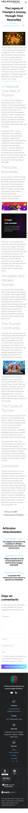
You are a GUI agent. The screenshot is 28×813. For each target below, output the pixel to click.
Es (13, 761)
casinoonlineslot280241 (11, 26)
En (17, 761)
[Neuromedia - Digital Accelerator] (10, 3)
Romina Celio (13, 23)
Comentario (6, 616)
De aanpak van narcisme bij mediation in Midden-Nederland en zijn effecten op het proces (14, 545)
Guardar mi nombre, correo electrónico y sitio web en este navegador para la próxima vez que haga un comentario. (13, 658)
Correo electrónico (8, 645)
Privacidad (14, 758)
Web (3, 652)
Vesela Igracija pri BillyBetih (13, 515)
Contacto (14, 755)
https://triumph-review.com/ (11, 81)
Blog (14, 749)
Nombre (5, 639)
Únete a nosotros (14, 752)
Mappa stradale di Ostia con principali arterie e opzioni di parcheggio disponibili (14, 561)
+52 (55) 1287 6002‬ (14, 709)
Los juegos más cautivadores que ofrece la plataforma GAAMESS (14, 577)
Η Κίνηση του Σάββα (10, 512)
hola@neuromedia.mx (14, 711)
